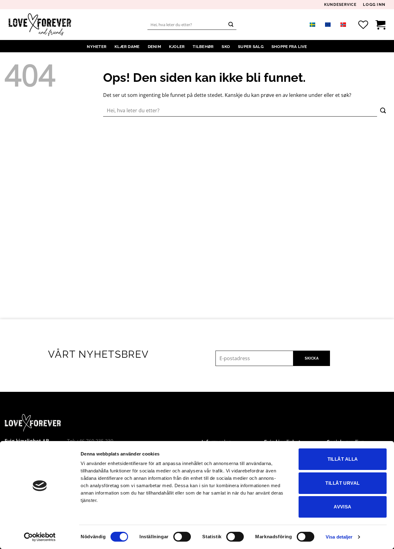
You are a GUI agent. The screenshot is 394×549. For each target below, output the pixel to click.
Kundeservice (340, 5)
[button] (374, 5)
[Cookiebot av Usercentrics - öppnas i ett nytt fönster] (40, 537)
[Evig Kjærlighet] (40, 25)
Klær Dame (127, 46)
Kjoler (177, 46)
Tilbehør (203, 46)
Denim (154, 46)
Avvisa (343, 506)
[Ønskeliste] (363, 25)
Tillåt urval (342, 483)
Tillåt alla (343, 459)
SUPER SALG (250, 46)
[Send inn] (231, 24)
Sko (226, 46)
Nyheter (97, 46)
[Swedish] (312, 24)
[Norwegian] (343, 24)
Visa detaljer (339, 536)
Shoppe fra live (289, 46)
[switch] (182, 537)
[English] (328, 24)
